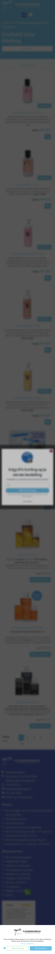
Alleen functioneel (18, 948)
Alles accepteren (40, 948)
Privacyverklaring (27, 944)
